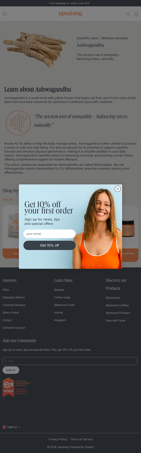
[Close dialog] (118, 189)
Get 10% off (49, 245)
